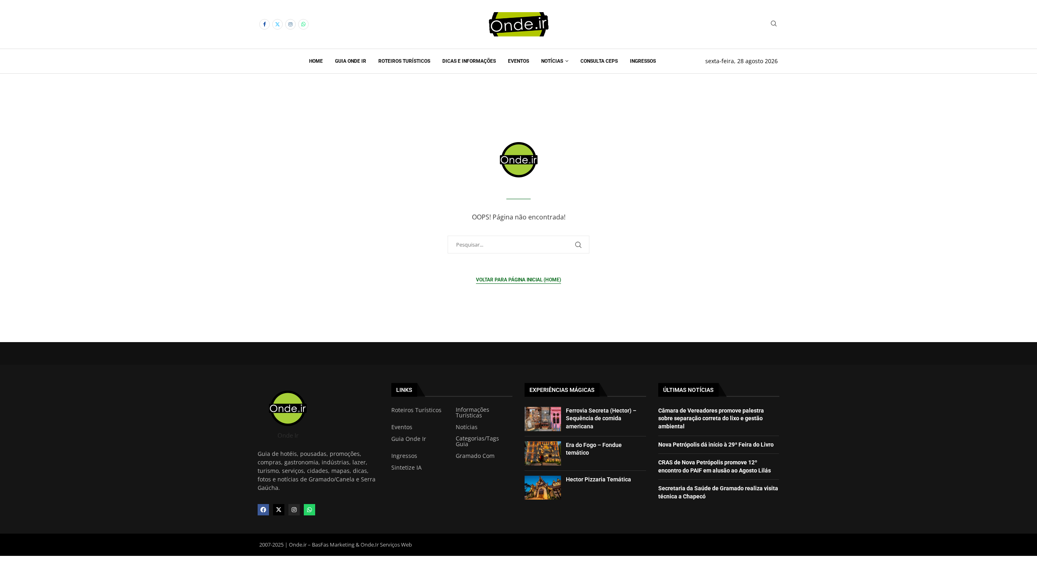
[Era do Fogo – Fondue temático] (543, 453)
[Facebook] (264, 24)
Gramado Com (475, 456)
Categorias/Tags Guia (477, 441)
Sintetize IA (406, 467)
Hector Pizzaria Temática (598, 479)
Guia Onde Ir (350, 61)
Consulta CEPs (599, 61)
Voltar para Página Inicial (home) (518, 280)
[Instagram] (290, 24)
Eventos (518, 61)
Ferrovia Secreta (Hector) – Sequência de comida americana (601, 418)
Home (316, 61)
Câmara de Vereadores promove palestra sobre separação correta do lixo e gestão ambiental (711, 418)
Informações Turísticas (472, 412)
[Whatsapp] (303, 24)
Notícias (552, 61)
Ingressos (643, 61)
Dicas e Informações (469, 61)
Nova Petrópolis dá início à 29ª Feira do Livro (716, 444)
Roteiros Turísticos (404, 61)
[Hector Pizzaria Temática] (543, 488)
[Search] (774, 24)
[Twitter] (277, 24)
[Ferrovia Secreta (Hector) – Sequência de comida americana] (543, 419)
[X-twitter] (278, 509)
